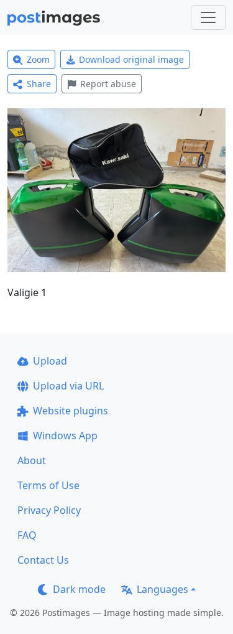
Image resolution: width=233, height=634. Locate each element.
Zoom (38, 59)
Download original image (131, 59)
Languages (162, 589)
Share (39, 84)
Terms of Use (48, 485)
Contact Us (43, 560)
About (31, 460)
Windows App (65, 435)
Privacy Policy (49, 510)
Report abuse (108, 84)
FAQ (27, 535)
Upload (50, 361)
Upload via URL (68, 386)
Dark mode (79, 589)
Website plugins (70, 410)
